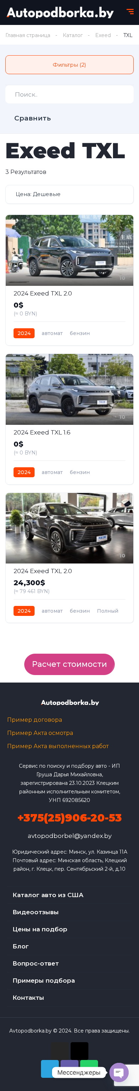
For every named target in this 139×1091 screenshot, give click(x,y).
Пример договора (34, 719)
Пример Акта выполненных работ (58, 746)
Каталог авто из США (47, 895)
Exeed (103, 35)
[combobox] (69, 194)
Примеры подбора (43, 980)
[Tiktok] (79, 1051)
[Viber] (69, 1069)
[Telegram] (50, 1069)
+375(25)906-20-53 (69, 817)
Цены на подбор (39, 929)
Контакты (28, 997)
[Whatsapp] (89, 1069)
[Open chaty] (119, 1072)
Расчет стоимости (69, 664)
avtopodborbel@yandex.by (70, 835)
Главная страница (27, 35)
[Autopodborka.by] (59, 12)
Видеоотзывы (35, 912)
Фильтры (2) (69, 64)
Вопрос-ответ (35, 963)
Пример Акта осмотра (40, 733)
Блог (20, 946)
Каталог (73, 35)
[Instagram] (60, 1051)
